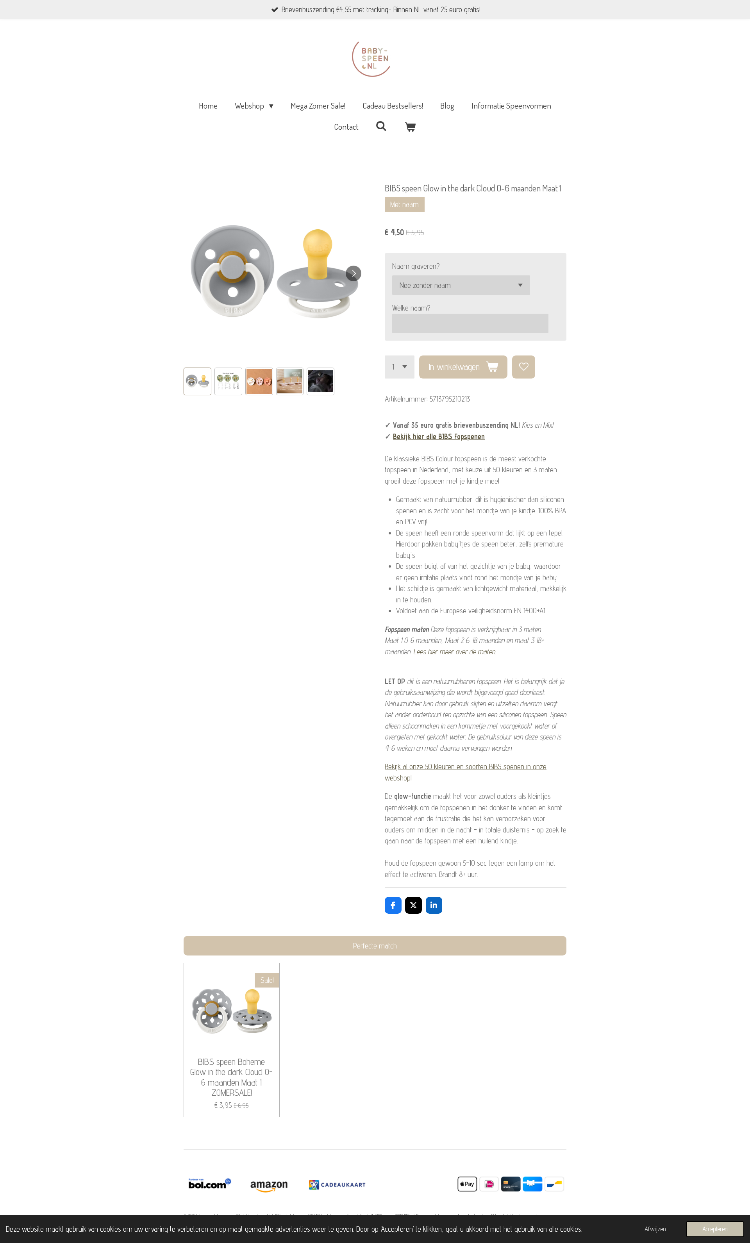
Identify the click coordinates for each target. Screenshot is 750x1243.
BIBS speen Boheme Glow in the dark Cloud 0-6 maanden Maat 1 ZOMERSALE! (231, 1077)
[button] (197, 381)
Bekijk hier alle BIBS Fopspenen (439, 436)
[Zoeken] (381, 125)
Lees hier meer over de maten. (454, 651)
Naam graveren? (415, 266)
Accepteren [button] (715, 1229)
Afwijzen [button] (655, 1229)
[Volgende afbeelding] (353, 273)
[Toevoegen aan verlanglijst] (523, 367)
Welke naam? (411, 308)
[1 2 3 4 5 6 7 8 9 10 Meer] (399, 367)
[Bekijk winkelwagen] (410, 126)
